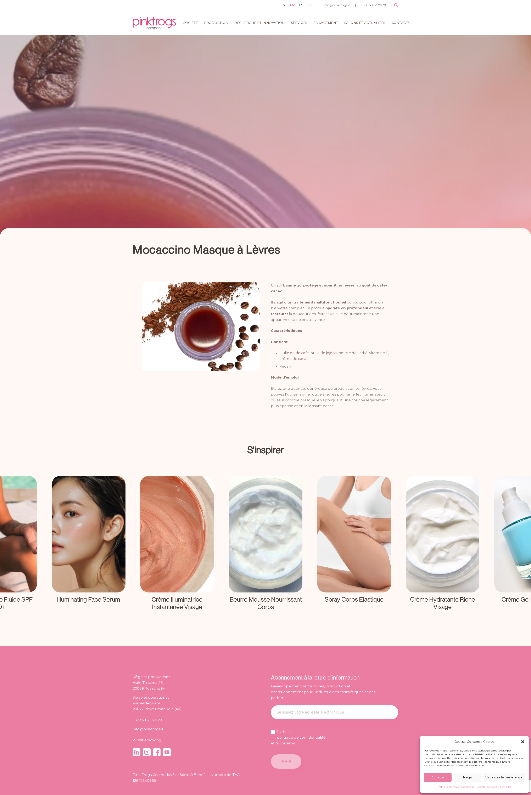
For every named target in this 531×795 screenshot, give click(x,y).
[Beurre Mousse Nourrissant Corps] (177, 545)
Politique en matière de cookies (456, 786)
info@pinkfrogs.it (337, 5)
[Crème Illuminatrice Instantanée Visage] (88, 545)
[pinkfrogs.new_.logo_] (154, 23)
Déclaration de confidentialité (493, 786)
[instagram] (147, 752)
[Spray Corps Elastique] (265, 545)
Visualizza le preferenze (503, 777)
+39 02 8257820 (373, 5)
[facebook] (157, 752)
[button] (523, 742)
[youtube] (167, 752)
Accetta (437, 777)
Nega (467, 777)
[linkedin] (136, 752)
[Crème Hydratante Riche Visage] (354, 545)
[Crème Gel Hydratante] (442, 545)
